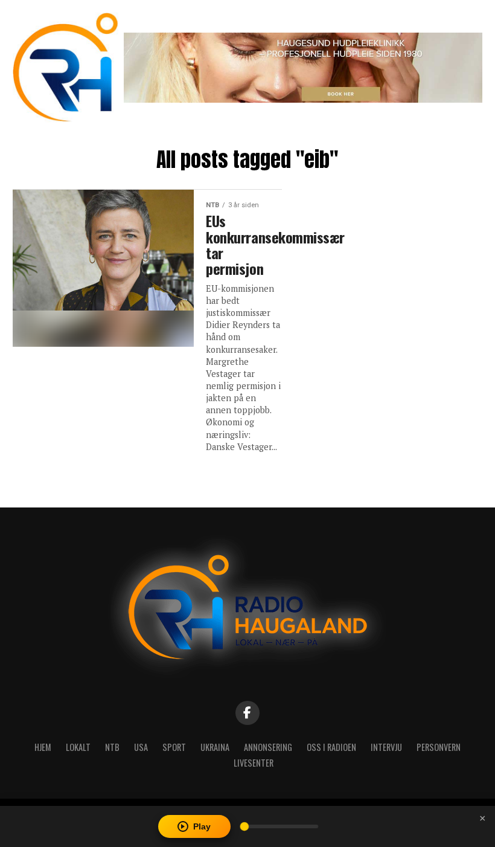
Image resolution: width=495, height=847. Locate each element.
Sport (174, 747)
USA (141, 747)
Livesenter (253, 762)
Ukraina (214, 747)
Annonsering (268, 747)
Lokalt (78, 747)
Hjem (42, 747)
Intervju (386, 747)
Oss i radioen (331, 747)
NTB (112, 747)
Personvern (439, 747)
